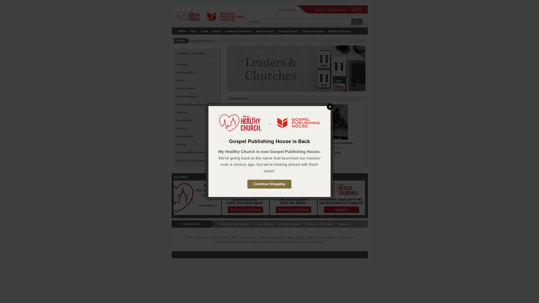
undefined (330, 107)
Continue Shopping (269, 184)
